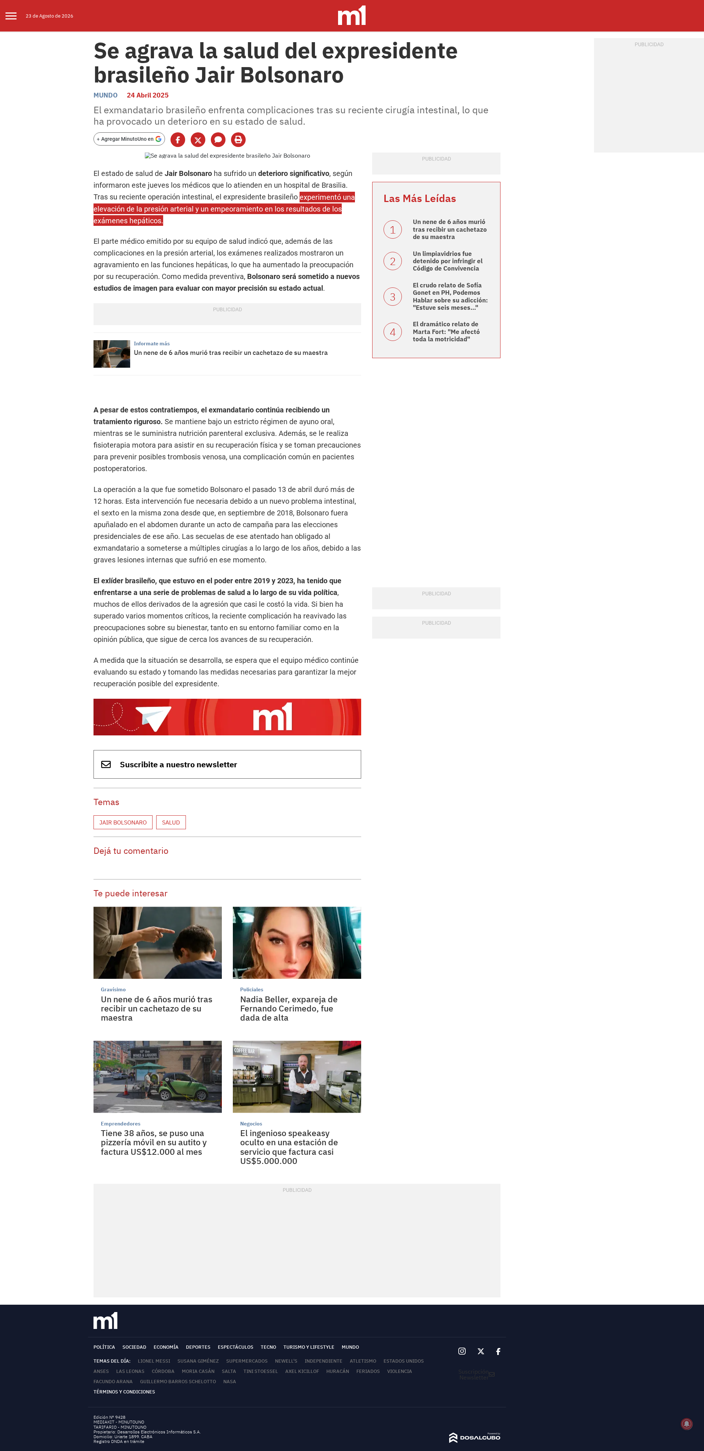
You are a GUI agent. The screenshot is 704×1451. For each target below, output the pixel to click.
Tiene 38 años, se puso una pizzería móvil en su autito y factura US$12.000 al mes (154, 1142)
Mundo (106, 95)
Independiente (323, 1361)
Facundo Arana (113, 1381)
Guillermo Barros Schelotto (178, 1381)
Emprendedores (120, 1123)
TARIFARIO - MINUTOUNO (120, 1427)
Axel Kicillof (302, 1371)
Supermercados (247, 1361)
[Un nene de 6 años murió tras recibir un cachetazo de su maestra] (112, 354)
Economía (166, 1347)
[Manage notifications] (687, 1424)
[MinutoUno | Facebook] (495, 1351)
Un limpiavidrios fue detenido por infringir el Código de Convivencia (448, 261)
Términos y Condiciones (124, 1392)
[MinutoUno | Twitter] (481, 1351)
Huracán (337, 1371)
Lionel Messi (154, 1361)
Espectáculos (235, 1347)
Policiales (251, 989)
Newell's (286, 1361)
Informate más (152, 343)
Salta (229, 1371)
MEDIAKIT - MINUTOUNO (119, 1422)
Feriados (368, 1371)
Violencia (399, 1371)
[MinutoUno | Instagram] (461, 1351)
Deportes (198, 1347)
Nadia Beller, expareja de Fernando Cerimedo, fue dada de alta (289, 1008)
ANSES (101, 1371)
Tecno (268, 1347)
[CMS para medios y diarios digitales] (474, 1440)
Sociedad (134, 1347)
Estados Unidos (404, 1361)
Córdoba (163, 1371)
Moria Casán (198, 1371)
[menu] (16, 15)
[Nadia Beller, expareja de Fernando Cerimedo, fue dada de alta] (297, 943)
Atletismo (363, 1361)
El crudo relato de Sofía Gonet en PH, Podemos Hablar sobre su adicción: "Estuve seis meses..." (450, 296)
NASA (229, 1381)
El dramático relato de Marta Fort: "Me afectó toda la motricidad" (446, 331)
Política (104, 1347)
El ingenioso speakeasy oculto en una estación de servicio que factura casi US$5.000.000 (289, 1146)
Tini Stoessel (260, 1371)
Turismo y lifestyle (308, 1347)
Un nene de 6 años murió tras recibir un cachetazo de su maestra (231, 352)
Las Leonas (130, 1371)
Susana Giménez (198, 1361)
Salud (171, 822)
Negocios (251, 1123)
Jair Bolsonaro (123, 822)
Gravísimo (113, 989)
